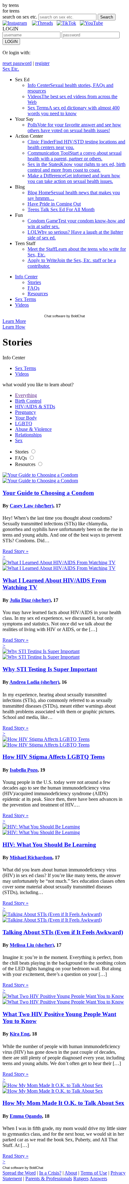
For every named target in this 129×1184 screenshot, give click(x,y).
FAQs (33, 288)
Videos (22, 305)
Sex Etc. (11, 69)
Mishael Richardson (31, 857)
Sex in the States (77, 167)
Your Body (26, 418)
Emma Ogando (26, 1116)
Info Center (26, 276)
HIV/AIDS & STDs (35, 406)
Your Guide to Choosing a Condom (48, 493)
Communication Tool (74, 155)
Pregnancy (25, 412)
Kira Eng (19, 1034)
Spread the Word (19, 1173)
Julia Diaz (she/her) (30, 600)
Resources (38, 293)
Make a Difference (74, 178)
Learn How (14, 326)
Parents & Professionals (48, 1178)
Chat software (54, 316)
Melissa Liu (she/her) (32, 945)
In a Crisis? (50, 1173)
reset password (17, 63)
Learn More (14, 321)
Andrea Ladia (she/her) (34, 682)
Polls (74, 127)
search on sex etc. (20, 16)
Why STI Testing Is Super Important (50, 669)
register (42, 63)
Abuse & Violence (33, 429)
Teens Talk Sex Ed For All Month (61, 209)
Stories (34, 282)
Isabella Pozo (24, 770)
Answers (98, 1178)
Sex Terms (74, 110)
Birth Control (28, 401)
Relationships (28, 434)
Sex (19, 440)
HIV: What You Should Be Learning (49, 844)
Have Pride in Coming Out (54, 203)
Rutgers (81, 1178)
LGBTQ (23, 423)
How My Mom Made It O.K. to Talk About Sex (63, 1103)
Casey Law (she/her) (31, 505)
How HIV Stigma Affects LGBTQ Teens (54, 756)
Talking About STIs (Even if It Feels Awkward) (63, 932)
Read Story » (15, 551)
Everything (26, 395)
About (70, 1173)
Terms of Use (93, 1173)
